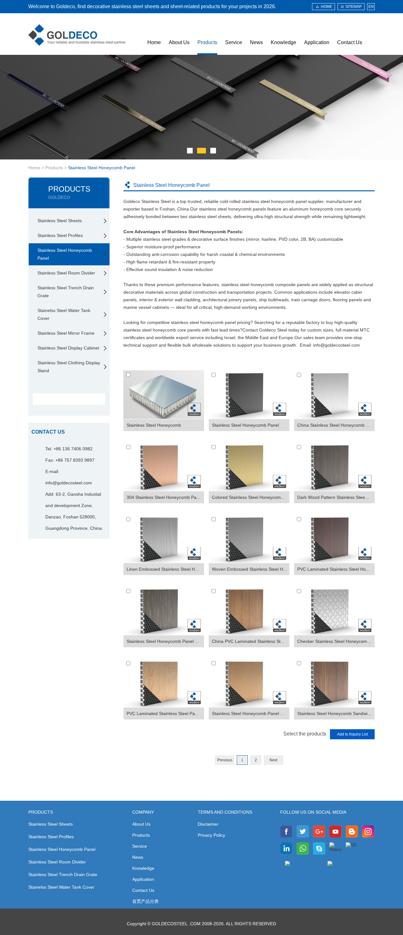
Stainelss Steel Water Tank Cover (63, 314)
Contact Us (349, 42)
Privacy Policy (211, 835)
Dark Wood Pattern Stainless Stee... (333, 497)
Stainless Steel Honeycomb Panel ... (163, 641)
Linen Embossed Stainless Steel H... (163, 569)
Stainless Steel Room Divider (66, 272)
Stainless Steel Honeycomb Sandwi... (334, 713)
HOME (326, 6)
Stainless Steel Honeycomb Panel (101, 167)
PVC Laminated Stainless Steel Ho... (333, 569)
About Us (179, 42)
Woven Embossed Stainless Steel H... (249, 569)
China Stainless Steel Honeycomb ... (333, 425)
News (256, 42)
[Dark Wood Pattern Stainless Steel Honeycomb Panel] (334, 466)
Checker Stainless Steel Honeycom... (334, 641)
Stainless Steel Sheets (59, 220)
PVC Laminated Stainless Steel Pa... (163, 713)
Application (316, 42)
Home (154, 42)
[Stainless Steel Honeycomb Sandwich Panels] (334, 683)
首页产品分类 (145, 901)
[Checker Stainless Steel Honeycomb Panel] (334, 610)
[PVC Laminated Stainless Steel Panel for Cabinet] (163, 683)
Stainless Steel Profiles (60, 235)
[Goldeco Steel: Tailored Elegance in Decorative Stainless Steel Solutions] (77, 35)
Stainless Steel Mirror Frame (65, 333)
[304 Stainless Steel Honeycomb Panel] (163, 466)
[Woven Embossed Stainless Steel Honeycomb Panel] (249, 539)
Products (207, 42)
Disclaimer (208, 824)
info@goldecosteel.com (68, 482)
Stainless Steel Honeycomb (154, 425)
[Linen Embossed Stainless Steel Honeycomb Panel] (163, 539)
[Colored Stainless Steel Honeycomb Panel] (249, 466)
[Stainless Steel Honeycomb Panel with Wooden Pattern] (163, 610)
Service (233, 42)
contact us (48, 432)
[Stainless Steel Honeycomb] (163, 394)
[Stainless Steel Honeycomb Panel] (249, 394)
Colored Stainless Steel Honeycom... (248, 497)
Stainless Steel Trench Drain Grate (65, 291)
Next (273, 760)
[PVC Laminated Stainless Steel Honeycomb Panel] (334, 539)
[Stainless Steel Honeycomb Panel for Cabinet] (249, 683)
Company (143, 812)
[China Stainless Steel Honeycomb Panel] (334, 394)
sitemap (353, 6)
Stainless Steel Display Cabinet (68, 347)
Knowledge (283, 42)
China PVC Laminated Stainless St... (248, 641)
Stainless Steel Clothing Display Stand (68, 366)
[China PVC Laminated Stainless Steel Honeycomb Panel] (249, 610)
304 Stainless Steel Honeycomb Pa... (163, 497)
